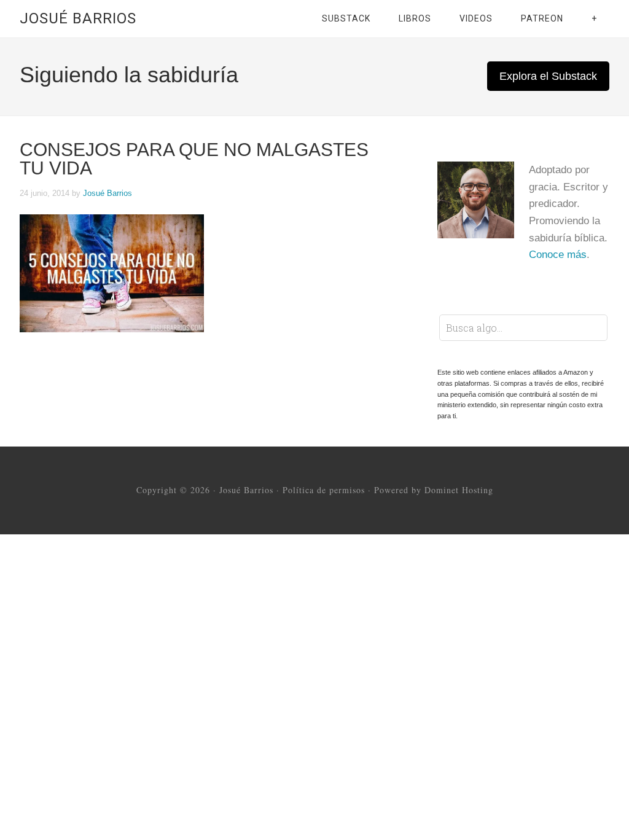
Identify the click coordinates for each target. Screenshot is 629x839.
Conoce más (558, 254)
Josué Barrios (78, 18)
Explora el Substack (548, 76)
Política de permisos (324, 490)
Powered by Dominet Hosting (433, 490)
